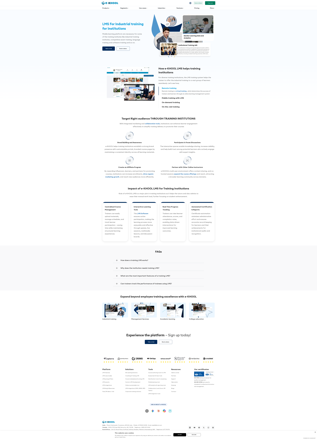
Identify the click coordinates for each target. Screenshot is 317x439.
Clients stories (175, 372)
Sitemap (173, 385)
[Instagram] (208, 427)
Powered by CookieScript (309, 438)
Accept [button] (180, 434)
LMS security (105, 382)
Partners (173, 376)
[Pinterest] (213, 427)
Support (173, 379)
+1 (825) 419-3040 (145, 427)
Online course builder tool (132, 385)
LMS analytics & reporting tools (157, 385)
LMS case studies (107, 376)
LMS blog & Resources (108, 388)
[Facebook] (199, 427)
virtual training (181, 91)
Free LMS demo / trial (108, 391)
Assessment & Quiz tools (155, 376)
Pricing (196, 8)
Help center (174, 382)
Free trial (210, 3)
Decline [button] (194, 434)
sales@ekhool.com (157, 425)
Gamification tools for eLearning (157, 379)
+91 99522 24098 (142, 425)
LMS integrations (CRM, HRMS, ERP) (135, 388)
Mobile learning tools (154, 382)
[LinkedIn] (190, 427)
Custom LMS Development (132, 382)
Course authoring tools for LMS (157, 372)
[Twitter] (203, 427)
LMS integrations (107, 385)
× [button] (315, 432)
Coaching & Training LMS (132, 376)
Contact (173, 391)
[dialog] (158, 434)
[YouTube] (194, 427)
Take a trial (108, 48)
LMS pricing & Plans (107, 379)
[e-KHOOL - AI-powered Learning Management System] (110, 3)
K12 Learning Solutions (131, 372)
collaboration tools (152, 124)
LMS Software (142, 213)
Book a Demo (198, 3)
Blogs (172, 388)
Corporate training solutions (133, 391)
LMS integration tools (154, 393)
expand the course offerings (185, 174)
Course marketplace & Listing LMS (134, 379)
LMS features (106, 372)
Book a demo (123, 48)
